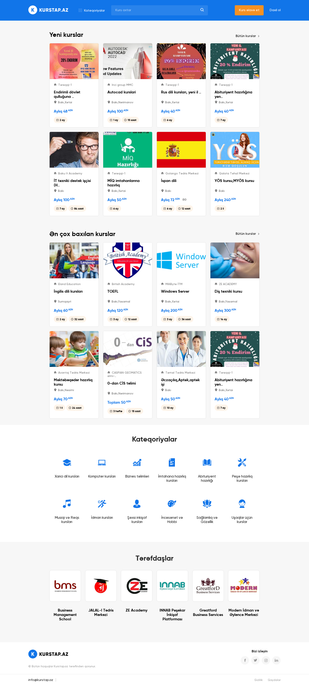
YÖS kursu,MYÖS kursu (234, 180)
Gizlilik (258, 680)
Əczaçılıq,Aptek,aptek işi (180, 382)
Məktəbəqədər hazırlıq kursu (73, 382)
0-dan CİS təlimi (121, 383)
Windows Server (175, 291)
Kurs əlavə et (249, 10)
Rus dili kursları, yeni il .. (181, 92)
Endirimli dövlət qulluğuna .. (67, 94)
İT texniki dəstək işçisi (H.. (72, 182)
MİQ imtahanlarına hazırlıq (123, 182)
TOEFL (112, 291)
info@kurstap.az (40, 680)
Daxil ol (275, 10)
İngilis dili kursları (68, 291)
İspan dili (168, 180)
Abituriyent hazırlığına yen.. (233, 94)
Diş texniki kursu (228, 291)
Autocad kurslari (121, 92)
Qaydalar (274, 680)
